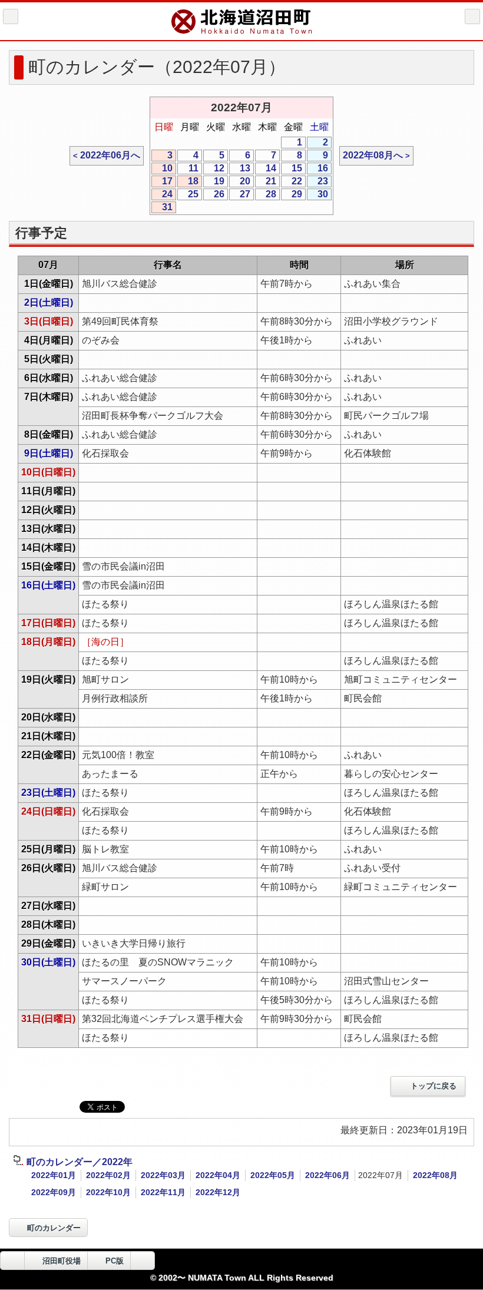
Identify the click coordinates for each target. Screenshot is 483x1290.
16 (317, 168)
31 (162, 207)
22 (291, 181)
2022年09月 (53, 1192)
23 (317, 181)
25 (188, 194)
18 (188, 181)
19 (213, 181)
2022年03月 (163, 1175)
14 (265, 168)
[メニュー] (472, 16)
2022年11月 (163, 1192)
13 (239, 168)
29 (291, 194)
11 (188, 168)
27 (239, 194)
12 (213, 168)
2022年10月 (108, 1192)
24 (162, 194)
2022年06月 (327, 1175)
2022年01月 (53, 1175)
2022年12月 (218, 1192)
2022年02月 (108, 1175)
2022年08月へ (373, 155)
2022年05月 (272, 1175)
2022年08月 (435, 1175)
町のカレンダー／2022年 (80, 1162)
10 (162, 168)
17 (162, 181)
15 (291, 168)
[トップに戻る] (142, 1260)
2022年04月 (218, 1175)
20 (239, 181)
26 (213, 194)
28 (265, 194)
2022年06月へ (110, 155)
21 (265, 181)
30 (317, 194)
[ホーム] (10, 16)
